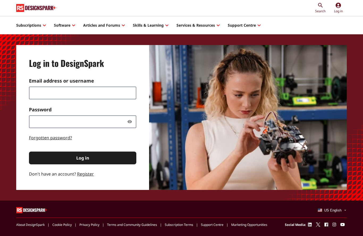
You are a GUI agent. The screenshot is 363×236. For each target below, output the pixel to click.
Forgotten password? (50, 138)
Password (40, 109)
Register (85, 174)
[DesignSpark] (32, 209)
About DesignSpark (30, 224)
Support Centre (242, 25)
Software (62, 25)
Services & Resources (195, 25)
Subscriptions (28, 25)
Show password (131, 121)
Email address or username (61, 81)
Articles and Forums (101, 25)
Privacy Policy (89, 224)
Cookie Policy (62, 224)
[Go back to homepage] (36, 8)
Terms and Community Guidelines (132, 224)
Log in (82, 158)
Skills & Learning (148, 25)
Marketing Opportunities (249, 224)
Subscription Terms (179, 224)
